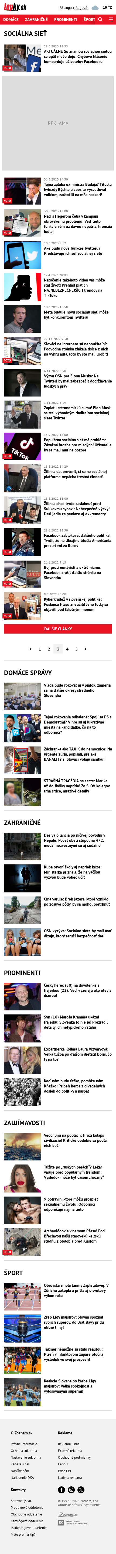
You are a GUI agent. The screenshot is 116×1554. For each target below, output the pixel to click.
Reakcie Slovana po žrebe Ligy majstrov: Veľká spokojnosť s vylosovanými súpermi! (70, 1386)
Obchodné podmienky (74, 1457)
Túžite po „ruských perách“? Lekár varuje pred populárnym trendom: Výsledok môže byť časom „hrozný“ (74, 1172)
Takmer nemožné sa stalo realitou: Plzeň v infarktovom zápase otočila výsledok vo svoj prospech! (73, 1354)
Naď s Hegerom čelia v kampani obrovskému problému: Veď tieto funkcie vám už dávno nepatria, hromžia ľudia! (78, 224)
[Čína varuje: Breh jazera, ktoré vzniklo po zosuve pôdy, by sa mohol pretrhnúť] (22, 910)
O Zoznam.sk (21, 1432)
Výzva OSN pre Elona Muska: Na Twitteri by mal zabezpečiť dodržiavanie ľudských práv (78, 381)
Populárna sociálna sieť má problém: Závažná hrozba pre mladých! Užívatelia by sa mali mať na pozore (77, 445)
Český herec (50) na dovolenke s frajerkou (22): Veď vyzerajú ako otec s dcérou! (77, 990)
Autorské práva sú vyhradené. (79, 1505)
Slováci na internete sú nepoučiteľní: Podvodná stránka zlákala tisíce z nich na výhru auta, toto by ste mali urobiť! (76, 349)
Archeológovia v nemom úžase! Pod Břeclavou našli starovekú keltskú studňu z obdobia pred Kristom (74, 1236)
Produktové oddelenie (27, 1507)
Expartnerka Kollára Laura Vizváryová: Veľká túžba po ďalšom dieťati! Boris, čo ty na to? (78, 1054)
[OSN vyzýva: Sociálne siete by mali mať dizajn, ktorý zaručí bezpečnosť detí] (22, 942)
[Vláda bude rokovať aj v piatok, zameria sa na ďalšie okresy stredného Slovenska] (22, 697)
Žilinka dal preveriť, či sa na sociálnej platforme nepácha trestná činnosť (75, 474)
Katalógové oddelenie (27, 1521)
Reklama (65, 1432)
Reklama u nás (68, 1444)
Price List (64, 1471)
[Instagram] (71, 1490)
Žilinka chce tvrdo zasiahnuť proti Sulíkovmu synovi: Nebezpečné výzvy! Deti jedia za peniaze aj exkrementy (77, 508)
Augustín (82, 7)
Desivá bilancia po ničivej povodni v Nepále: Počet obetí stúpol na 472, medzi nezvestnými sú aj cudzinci (74, 840)
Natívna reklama (70, 1477)
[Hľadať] (100, 20)
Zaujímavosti (24, 1123)
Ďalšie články (58, 628)
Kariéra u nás (20, 1464)
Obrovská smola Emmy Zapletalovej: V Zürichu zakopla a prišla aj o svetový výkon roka (76, 1290)
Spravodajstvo (21, 1501)
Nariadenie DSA (22, 1477)
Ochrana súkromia (24, 1450)
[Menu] (110, 20)
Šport (89, 19)
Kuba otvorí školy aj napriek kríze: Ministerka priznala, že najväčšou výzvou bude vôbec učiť (72, 872)
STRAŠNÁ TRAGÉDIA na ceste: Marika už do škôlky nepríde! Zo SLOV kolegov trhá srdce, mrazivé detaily (77, 786)
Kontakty (18, 1489)
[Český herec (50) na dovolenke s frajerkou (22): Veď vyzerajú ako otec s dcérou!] (22, 997)
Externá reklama (70, 1450)
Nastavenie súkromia (26, 1457)
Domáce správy (28, 673)
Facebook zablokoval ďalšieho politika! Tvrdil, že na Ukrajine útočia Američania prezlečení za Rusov (77, 540)
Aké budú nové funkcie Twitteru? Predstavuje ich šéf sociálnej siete (73, 251)
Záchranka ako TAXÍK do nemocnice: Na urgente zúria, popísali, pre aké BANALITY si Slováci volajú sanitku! (78, 754)
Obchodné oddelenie (26, 1514)
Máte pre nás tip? (23, 1534)
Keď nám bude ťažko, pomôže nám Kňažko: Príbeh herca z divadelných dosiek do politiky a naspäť (74, 1086)
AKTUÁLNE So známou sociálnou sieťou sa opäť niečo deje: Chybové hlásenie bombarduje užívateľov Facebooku (78, 56)
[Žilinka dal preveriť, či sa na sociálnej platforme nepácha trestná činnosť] (22, 478)
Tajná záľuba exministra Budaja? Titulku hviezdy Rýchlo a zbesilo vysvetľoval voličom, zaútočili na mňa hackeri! (78, 189)
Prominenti (65, 19)
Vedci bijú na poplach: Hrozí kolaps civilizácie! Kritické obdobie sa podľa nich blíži (75, 1140)
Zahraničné (36, 19)
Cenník (63, 1464)
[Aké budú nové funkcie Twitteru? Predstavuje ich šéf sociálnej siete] (22, 255)
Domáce (11, 19)
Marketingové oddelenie (29, 1527)
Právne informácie (24, 1444)
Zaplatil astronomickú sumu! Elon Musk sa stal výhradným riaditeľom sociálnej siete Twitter (77, 412)
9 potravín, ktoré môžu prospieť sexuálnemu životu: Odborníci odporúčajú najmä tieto (71, 1204)
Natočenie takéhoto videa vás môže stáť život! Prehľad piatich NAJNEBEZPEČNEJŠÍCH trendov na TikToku (74, 287)
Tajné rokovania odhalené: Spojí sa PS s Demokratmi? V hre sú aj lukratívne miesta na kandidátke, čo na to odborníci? (77, 724)
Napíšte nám (20, 1471)
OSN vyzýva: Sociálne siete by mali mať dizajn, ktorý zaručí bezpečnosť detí (77, 933)
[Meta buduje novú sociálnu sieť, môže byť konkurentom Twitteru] (22, 319)
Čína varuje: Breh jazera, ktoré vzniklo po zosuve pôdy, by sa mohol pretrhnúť (77, 901)
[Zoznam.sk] (67, 1516)
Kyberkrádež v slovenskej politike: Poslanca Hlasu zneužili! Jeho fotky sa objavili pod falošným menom (76, 604)
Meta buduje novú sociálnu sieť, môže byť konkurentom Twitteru (76, 315)
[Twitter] (80, 1490)
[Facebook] (61, 1490)
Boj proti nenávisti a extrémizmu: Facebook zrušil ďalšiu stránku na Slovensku (72, 572)
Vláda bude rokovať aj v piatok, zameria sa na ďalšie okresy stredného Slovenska (77, 690)
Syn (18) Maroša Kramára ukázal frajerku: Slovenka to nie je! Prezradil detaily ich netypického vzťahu (76, 1022)
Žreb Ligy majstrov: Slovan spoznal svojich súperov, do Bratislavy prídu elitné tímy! (74, 1322)
